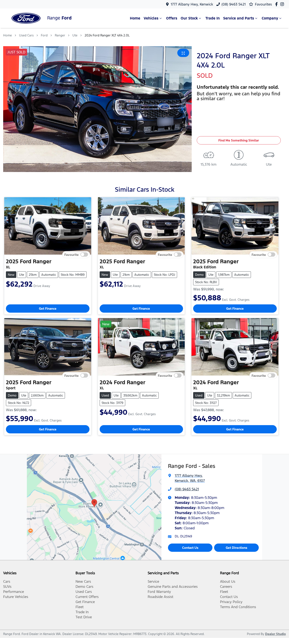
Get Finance (47, 309)
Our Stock (189, 18)
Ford (44, 35)
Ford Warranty (159, 591)
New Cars (83, 581)
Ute (74, 35)
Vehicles (151, 18)
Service (153, 581)
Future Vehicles (15, 596)
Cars (6, 581)
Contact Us (190, 548)
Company (270, 18)
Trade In (212, 18)
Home (135, 18)
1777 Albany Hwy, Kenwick (192, 4)
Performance (13, 591)
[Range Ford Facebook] (277, 4)
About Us (227, 581)
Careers (226, 586)
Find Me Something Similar (238, 140)
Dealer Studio (275, 634)
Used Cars (26, 35)
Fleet (80, 607)
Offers (171, 18)
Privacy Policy (231, 601)
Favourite (71, 255)
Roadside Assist (160, 596)
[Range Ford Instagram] (283, 4)
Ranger (60, 35)
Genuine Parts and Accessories (173, 586)
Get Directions (236, 548)
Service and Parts (238, 18)
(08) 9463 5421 (234, 4)
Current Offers (87, 596)
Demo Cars (84, 586)
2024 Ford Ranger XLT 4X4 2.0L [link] (107, 35)
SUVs (7, 586)
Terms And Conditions (238, 607)
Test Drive (84, 617)
